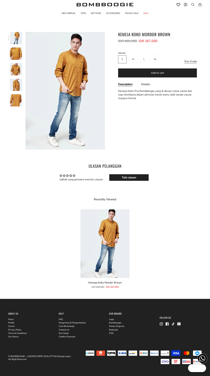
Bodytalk (113, 329)
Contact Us (64, 329)
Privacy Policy (14, 329)
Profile (11, 322)
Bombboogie (115, 322)
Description (125, 84)
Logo (111, 319)
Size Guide (190, 61)
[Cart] (200, 4)
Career (11, 326)
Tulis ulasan (129, 177)
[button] (83, 13)
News (11, 319)
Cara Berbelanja (66, 326)
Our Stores (13, 336)
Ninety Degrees (116, 326)
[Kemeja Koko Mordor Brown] (16, 38)
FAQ (61, 319)
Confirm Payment (67, 336)
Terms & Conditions (17, 333)
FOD (111, 333)
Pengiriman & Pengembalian (72, 322)
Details (145, 84)
